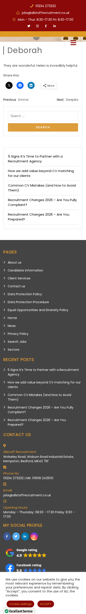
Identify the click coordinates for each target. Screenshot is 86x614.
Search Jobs (17, 341)
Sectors (13, 349)
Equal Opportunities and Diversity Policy (38, 310)
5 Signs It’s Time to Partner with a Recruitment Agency (35, 159)
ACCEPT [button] (45, 604)
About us (14, 262)
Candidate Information (25, 270)
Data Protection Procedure (28, 302)
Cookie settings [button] (20, 604)
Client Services (19, 278)
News (12, 326)
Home (12, 318)
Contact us (16, 286)
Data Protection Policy (25, 294)
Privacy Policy (18, 334)
